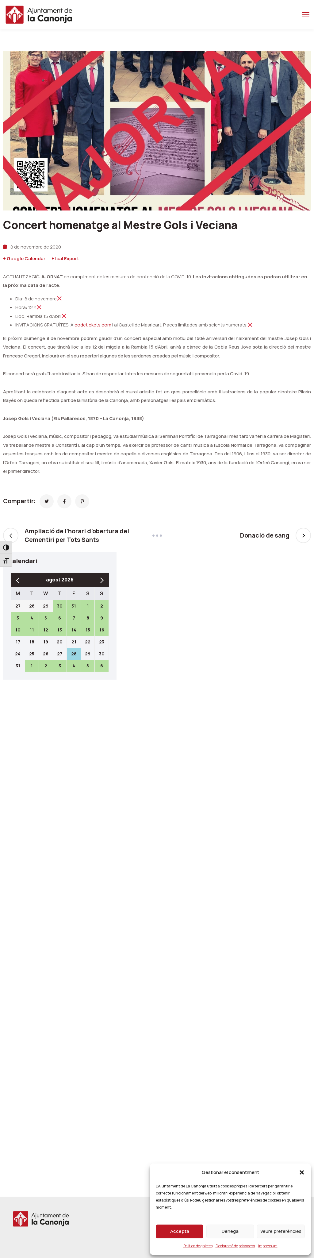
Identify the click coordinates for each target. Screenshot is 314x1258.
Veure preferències (280, 1231)
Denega (230, 1231)
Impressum (268, 1245)
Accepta (179, 1231)
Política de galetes (198, 1245)
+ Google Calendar (24, 258)
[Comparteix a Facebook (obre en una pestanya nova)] (64, 501)
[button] (302, 1172)
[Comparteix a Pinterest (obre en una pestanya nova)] (82, 501)
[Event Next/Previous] (157, 535)
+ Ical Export (65, 258)
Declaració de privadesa (235, 1245)
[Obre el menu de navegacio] (305, 14)
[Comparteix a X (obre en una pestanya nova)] (47, 501)
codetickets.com (93, 325)
